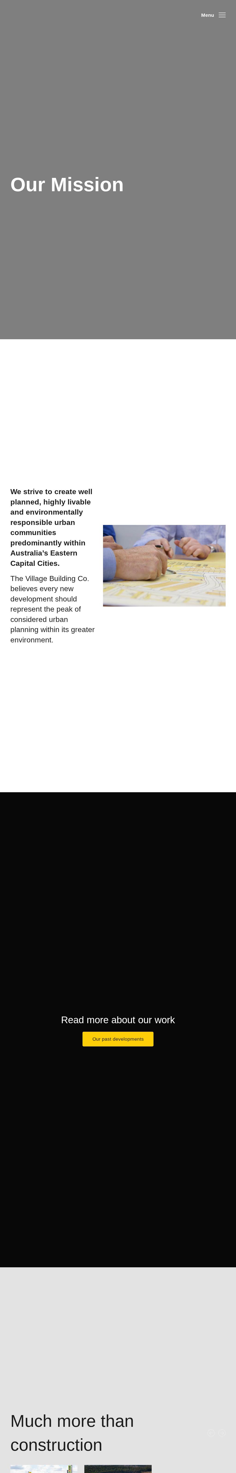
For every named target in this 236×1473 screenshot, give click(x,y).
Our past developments (118, 1039)
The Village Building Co (36, 15)
